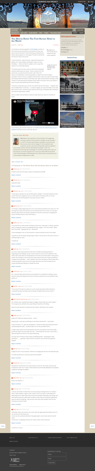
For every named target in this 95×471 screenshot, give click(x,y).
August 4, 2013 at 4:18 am (33, 299)
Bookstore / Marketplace (18, 452)
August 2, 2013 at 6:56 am (25, 223)
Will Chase (21, 45)
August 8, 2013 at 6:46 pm (25, 363)
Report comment (16, 175)
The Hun (15, 169)
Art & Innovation (72, 437)
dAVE (14, 349)
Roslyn (14, 409)
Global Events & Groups (54, 437)
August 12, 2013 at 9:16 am (24, 389)
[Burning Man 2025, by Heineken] (72, 120)
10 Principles (33, 49)
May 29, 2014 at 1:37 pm (24, 409)
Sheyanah (15, 363)
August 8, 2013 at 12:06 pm (23, 349)
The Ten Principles (15, 35)
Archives (82, 33)
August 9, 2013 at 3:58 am (27, 378)
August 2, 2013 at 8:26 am (24, 249)
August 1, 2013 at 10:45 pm (25, 206)
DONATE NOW (81, 1)
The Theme (63, 52)
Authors (75, 33)
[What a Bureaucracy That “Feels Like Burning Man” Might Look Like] (72, 85)
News (40, 33)
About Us (12, 437)
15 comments (55, 45)
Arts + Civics (24, 33)
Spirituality (63, 47)
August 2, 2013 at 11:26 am (25, 271)
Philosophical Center (56, 33)
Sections (14, 30)
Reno (22, 162)
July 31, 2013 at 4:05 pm (25, 180)
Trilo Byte (15, 180)
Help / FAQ (13, 455)
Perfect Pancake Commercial (19, 299)
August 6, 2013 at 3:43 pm (24, 315)
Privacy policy (22, 464)
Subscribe (51, 462)
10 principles (17, 162)
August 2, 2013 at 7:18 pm (26, 286)
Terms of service (13, 464)
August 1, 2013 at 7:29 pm (26, 191)
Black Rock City (15, 33)
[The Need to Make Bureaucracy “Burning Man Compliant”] (72, 102)
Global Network (33, 33)
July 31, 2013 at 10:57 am (24, 169)
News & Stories (14, 441)
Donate (12, 450)
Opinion (46, 33)
